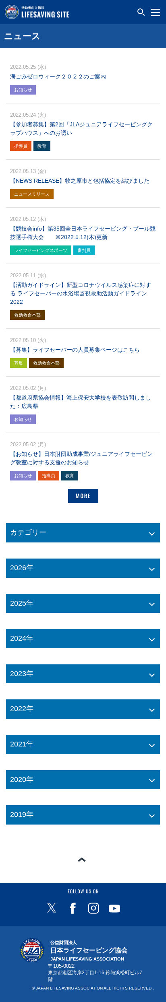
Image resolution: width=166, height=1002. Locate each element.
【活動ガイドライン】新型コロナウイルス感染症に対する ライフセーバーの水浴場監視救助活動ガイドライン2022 (80, 293)
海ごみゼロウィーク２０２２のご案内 (58, 76)
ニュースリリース (32, 194)
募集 (18, 363)
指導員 (20, 146)
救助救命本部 (27, 315)
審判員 (84, 250)
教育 (41, 146)
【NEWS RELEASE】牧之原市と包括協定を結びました (79, 180)
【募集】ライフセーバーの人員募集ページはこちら (75, 349)
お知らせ (23, 89)
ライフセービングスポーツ (40, 250)
